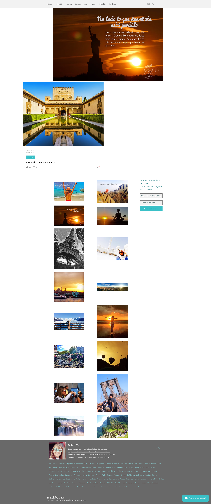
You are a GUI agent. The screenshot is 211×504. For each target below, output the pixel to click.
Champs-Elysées (113, 475)
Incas (144, 483)
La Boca (52, 487)
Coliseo (139, 475)
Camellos (80, 471)
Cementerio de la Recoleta (84, 475)
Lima (121, 487)
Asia (136, 463)
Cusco (154, 475)
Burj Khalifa (150, 467)
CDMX (73, 471)
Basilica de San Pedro (153, 463)
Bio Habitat (53, 467)
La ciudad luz (92, 487)
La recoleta (114, 487)
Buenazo (101, 467)
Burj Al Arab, (140, 467)
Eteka (137, 479)
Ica (124, 483)
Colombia (147, 475)
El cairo (85, 479)
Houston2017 (116, 483)
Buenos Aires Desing (125, 467)
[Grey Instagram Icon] (148, 4)
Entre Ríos (108, 479)
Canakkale (111, 471)
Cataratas (68, 475)
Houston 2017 (105, 483)
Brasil (94, 467)
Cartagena (128, 471)
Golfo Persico (72, 483)
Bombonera (86, 467)
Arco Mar (115, 463)
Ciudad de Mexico (128, 475)
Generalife (62, 483)
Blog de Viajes (64, 467)
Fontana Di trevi (154, 479)
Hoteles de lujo (92, 483)
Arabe (108, 463)
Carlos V (120, 471)
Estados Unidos (119, 479)
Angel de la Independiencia (77, 463)
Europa (30, 157)
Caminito (89, 471)
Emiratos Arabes (96, 479)
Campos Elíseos (100, 471)
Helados (82, 483)
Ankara (91, 463)
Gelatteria (52, 483)
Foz (162, 479)
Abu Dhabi (53, 463)
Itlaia (149, 483)
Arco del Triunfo (127, 463)
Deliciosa (52, 479)
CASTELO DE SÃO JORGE (59, 471)
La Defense (60, 487)
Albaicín (61, 463)
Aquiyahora (100, 463)
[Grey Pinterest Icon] (153, 4)
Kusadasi (155, 483)
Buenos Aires (111, 467)
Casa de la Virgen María (143, 471)
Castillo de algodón (56, 475)
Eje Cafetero (67, 479)
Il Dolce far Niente (133, 483)
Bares (141, 463)
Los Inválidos (135, 487)
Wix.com (83, 500)
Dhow (59, 479)
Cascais (156, 471)
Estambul (129, 479)
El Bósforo (77, 479)
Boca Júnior (75, 467)
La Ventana (81, 487)
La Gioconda (71, 487)
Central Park (100, 475)
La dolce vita (103, 487)
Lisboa (126, 487)
